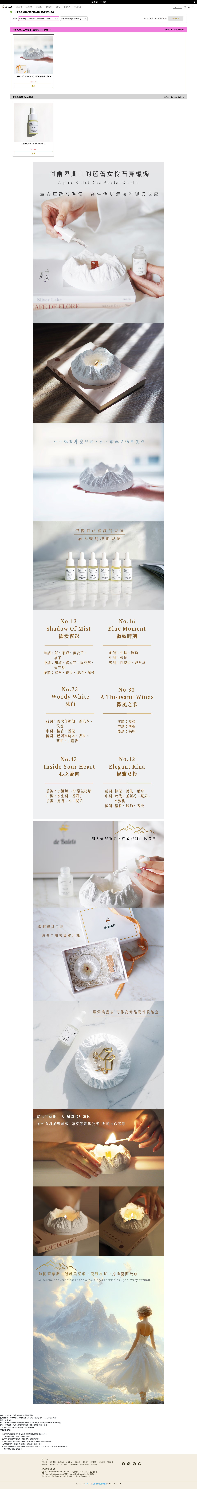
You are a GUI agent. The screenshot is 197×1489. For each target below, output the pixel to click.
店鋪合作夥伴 (73, 1464)
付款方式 (77, 1462)
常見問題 (94, 1464)
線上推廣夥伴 (84, 1464)
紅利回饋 (94, 1462)
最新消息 (61, 1462)
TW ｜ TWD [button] (177, 7)
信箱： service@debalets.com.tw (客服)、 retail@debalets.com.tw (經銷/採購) (68, 1474)
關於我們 (53, 1462)
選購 (33, 86)
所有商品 (44, 1462)
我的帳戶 (85, 1462)
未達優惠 (175, 18)
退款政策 (102, 1462)
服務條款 (44, 1464)
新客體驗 (39, 7)
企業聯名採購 (54, 1464)
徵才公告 (64, 1464)
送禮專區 (29, 7)
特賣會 (58, 7)
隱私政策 (110, 1462)
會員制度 (69, 1462)
